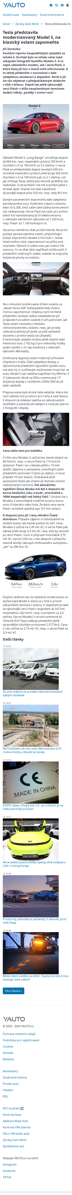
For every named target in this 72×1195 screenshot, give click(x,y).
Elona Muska (26, 489)
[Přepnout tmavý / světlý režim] (67, 4)
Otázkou (37, 312)
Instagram (10, 1164)
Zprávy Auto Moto (27, 24)
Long (30, 158)
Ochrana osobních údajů (19, 1034)
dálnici (49, 473)
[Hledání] (56, 5)
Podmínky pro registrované (21, 1040)
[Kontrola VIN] (51, 5)
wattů (25, 351)
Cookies (8, 1046)
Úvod (6, 24)
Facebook (9, 1171)
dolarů (59, 457)
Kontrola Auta (12, 1115)
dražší (7, 469)
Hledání (8, 1090)
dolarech (9, 465)
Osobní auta (11, 15)
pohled (7, 234)
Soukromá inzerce (52, 15)
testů (30, 335)
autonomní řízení (14, 481)
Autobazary (29, 15)
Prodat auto (11, 1084)
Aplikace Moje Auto (15, 1121)
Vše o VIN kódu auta (16, 1134)
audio (6, 347)
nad (55, 396)
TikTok (7, 1177)
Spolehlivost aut (13, 1146)
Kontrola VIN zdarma (17, 1127)
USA (8, 85)
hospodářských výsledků (44, 53)
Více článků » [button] (13, 991)
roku (29, 493)
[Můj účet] (62, 5)
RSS (5, 1096)
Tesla (14, 69)
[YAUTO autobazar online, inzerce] (14, 5)
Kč (42, 527)
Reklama (8, 1059)
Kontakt (8, 1053)
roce (49, 92)
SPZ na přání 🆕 (13, 1108)
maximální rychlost (37, 161)
